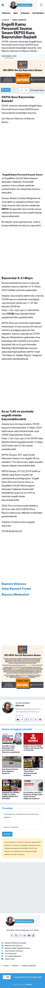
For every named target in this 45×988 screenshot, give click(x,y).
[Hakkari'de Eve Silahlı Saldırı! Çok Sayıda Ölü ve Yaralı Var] (33, 739)
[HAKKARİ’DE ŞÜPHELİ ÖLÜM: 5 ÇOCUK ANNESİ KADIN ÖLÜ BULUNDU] (11, 785)
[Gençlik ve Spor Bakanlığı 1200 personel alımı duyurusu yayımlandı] (11, 739)
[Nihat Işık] (8, 708)
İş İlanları (25, 13)
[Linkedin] (35, 720)
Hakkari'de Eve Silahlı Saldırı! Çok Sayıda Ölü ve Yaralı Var (33, 748)
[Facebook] (22, 720)
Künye (6, 966)
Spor (15, 13)
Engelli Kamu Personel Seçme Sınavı (23, 175)
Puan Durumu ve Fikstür (14, 951)
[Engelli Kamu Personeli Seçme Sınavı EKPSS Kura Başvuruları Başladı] (22, 74)
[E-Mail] (18, 720)
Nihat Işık (20, 706)
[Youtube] (40, 720)
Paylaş (7, 90)
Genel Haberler (19, 20)
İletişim (15, 966)
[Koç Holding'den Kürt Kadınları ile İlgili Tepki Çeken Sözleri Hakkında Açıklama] (33, 785)
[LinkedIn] (25, 936)
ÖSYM (10, 314)
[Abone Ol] (37, 90)
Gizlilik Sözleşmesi (29, 966)
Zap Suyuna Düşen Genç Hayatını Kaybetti (10, 771)
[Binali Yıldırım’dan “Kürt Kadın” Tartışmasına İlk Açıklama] (33, 762)
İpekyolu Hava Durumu (13, 945)
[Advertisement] (22, 148)
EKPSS (5, 209)
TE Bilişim (28, 984)
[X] (16, 936)
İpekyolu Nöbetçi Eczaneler (15, 943)
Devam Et (19, 715)
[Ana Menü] (3, 5)
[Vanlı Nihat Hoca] (21, 5)
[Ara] (41, 5)
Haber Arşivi (9, 959)
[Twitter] (27, 720)
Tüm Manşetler (11, 953)
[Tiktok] (33, 936)
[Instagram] (31, 720)
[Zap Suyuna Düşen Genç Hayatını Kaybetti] (11, 762)
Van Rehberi (38, 13)
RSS (7, 977)
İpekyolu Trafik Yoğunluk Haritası (17, 948)
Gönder (7, 834)
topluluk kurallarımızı (24, 842)
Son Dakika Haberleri (13, 956)
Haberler (6, 13)
